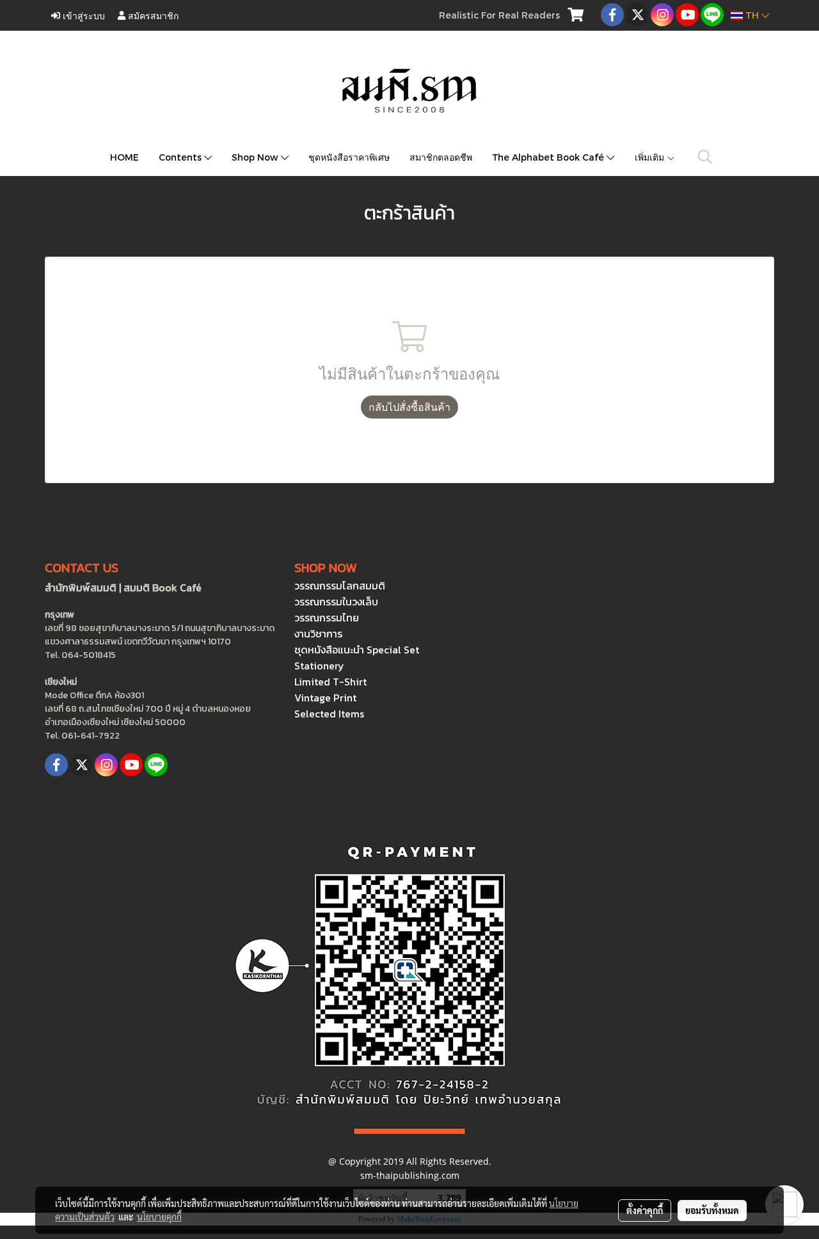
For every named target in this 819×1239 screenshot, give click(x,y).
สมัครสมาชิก (152, 15)
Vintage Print (325, 697)
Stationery (319, 665)
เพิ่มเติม (651, 157)
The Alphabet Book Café (549, 157)
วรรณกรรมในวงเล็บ (336, 601)
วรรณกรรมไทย (326, 617)
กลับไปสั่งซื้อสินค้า (409, 407)
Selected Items (329, 713)
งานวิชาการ (318, 633)
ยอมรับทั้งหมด (712, 1210)
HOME (124, 157)
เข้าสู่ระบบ (82, 15)
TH (752, 15)
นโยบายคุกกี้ (159, 1216)
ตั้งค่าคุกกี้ (644, 1210)
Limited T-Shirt (330, 681)
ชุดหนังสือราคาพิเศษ (349, 157)
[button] (705, 157)
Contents (181, 157)
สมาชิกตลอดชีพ (441, 157)
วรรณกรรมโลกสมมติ (339, 585)
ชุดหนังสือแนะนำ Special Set (356, 649)
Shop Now (256, 157)
